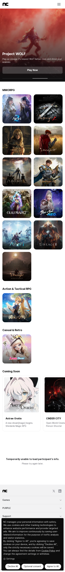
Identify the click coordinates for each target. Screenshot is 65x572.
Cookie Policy (48, 550)
